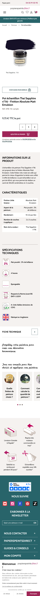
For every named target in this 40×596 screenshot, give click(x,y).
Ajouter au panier (18, 134)
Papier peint (6, 3)
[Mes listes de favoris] (27, 12)
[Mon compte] (31, 12)
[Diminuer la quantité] (22, 127)
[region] (20, 63)
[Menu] (5, 12)
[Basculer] (35, 332)
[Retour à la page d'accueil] (20, 8)
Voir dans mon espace (18, 90)
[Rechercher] (23, 12)
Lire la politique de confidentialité (12, 586)
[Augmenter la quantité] (35, 127)
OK (35, 523)
